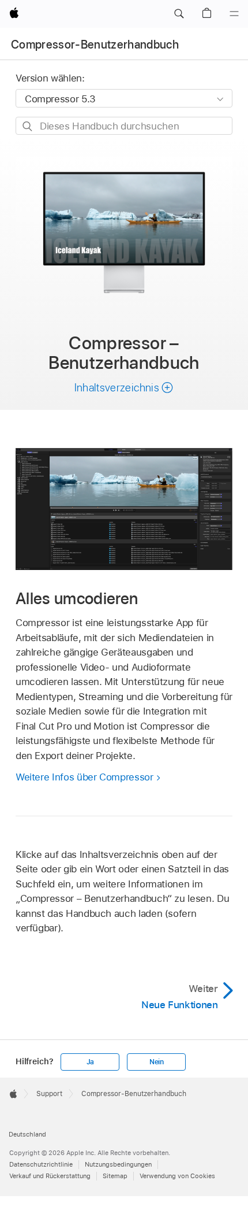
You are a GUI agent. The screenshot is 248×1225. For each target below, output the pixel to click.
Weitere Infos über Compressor (84, 777)
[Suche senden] (28, 126)
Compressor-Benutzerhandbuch (95, 44)
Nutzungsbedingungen (118, 1164)
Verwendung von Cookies (177, 1176)
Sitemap (115, 1176)
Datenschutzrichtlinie (41, 1164)
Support (49, 1094)
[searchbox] (124, 126)
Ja (91, 1062)
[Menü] (234, 14)
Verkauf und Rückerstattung (50, 1176)
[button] (179, 14)
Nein (156, 1062)
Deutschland (27, 1134)
